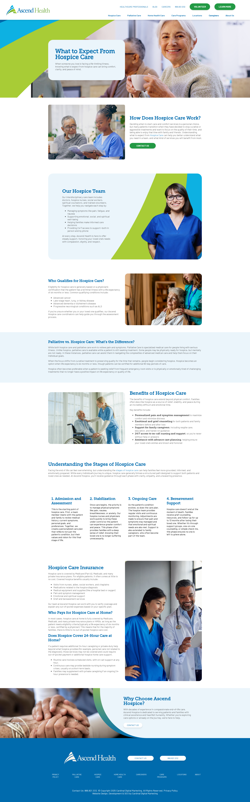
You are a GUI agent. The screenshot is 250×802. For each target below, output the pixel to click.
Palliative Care (134, 15)
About (198, 774)
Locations (197, 15)
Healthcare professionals (134, 6)
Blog (154, 6)
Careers (166, 6)
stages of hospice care (127, 470)
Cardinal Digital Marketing (145, 793)
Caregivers (214, 15)
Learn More (225, 6)
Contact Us (142, 145)
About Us (230, 15)
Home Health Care (156, 15)
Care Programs (178, 15)
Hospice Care (114, 15)
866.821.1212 (180, 6)
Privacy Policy (170, 790)
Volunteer (200, 6)
